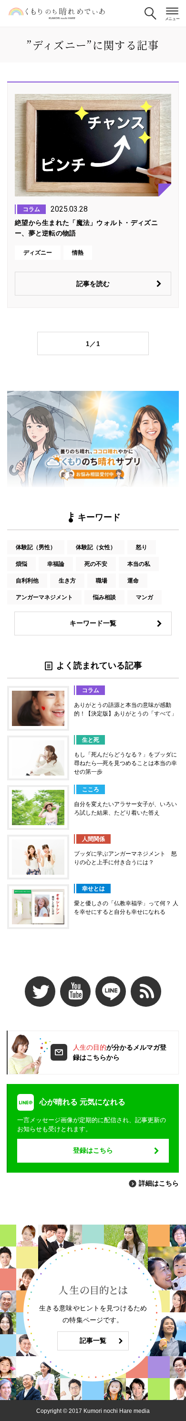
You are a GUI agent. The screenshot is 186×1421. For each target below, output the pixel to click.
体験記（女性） (96, 547)
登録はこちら (93, 1150)
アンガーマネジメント (44, 597)
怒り (141, 547)
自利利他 (27, 580)
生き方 (67, 580)
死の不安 (95, 564)
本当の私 (138, 564)
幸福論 (55, 564)
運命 (133, 580)
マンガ (144, 597)
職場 (101, 580)
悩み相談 (104, 597)
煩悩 (21, 564)
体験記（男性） (36, 547)
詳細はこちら (159, 1183)
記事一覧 (93, 1340)
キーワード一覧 (93, 623)
